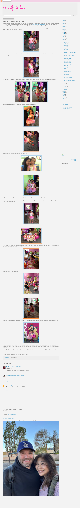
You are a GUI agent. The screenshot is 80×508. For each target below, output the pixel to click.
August (65, 46)
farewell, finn (66, 65)
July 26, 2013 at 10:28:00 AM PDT (18, 375)
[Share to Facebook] (15, 357)
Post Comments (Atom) (12, 414)
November (66, 42)
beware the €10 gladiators (68, 78)
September (66, 45)
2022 (64, 26)
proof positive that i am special (69, 55)
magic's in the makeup (67, 61)
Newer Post (6, 412)
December (66, 40)
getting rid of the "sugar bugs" (69, 64)
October (65, 43)
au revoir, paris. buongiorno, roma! (69, 80)
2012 (64, 91)
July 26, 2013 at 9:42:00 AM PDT (15, 366)
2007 (64, 98)
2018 (64, 32)
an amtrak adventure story (8, 418)
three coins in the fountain (68, 77)
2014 (64, 38)
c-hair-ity (65, 68)
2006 (64, 100)
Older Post (57, 412)
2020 (64, 29)
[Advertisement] (69, 130)
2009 (64, 95)
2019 (64, 30)
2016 (64, 35)
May (65, 83)
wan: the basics (65, 104)
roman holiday (66, 74)
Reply (7, 371)
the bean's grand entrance (67, 107)
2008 (64, 97)
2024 (64, 23)
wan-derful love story (66, 108)
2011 (64, 92)
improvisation (66, 49)
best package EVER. (67, 56)
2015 (64, 36)
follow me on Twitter (73, 160)
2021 (64, 27)
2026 (64, 20)
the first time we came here (18, 28)
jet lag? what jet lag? (67, 71)
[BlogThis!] (12, 357)
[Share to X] (13, 357)
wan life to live (13, 7)
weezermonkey (9, 385)
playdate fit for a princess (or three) (70, 52)
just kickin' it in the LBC (68, 62)
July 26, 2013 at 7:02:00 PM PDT (17, 385)
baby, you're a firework (67, 58)
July (64, 48)
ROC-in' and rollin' (67, 53)
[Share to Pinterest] (16, 357)
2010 (64, 94)
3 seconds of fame (67, 59)
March (65, 86)
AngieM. (7, 366)
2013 (64, 39)
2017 (64, 33)
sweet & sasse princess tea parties (38, 24)
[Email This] (11, 357)
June (65, 82)
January (65, 89)
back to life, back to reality (68, 67)
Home (31, 412)
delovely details (9, 375)
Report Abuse (65, 151)
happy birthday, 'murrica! (68, 75)
